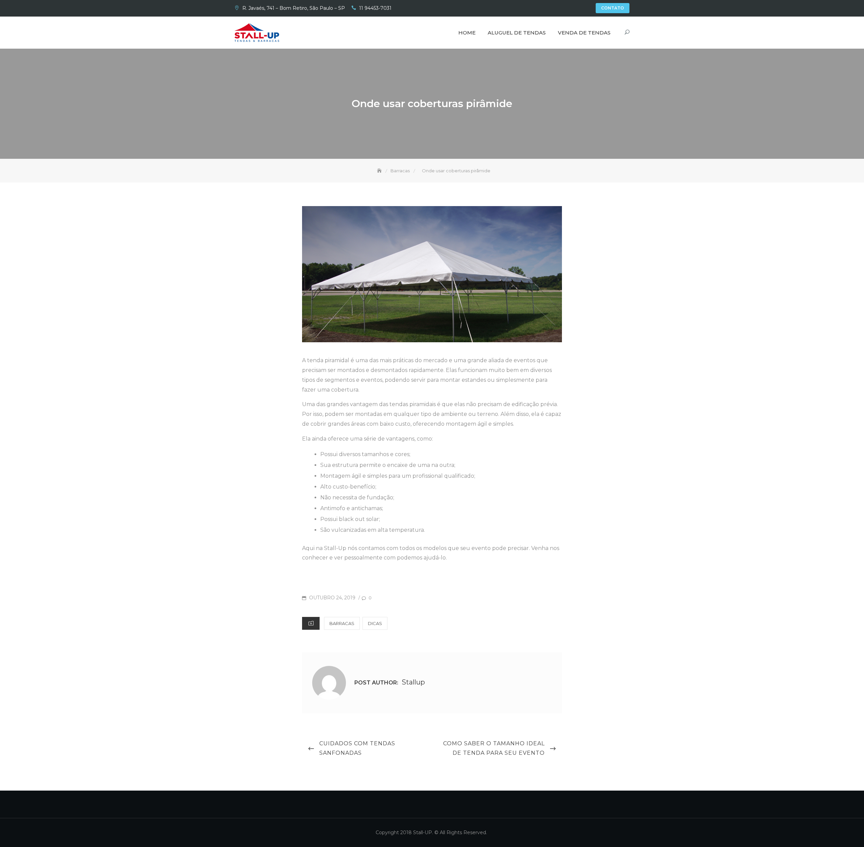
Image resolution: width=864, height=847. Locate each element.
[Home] (380, 170)
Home (467, 32)
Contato (612, 7)
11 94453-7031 (375, 8)
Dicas (375, 623)
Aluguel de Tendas (517, 32)
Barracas (341, 623)
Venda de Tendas (584, 32)
